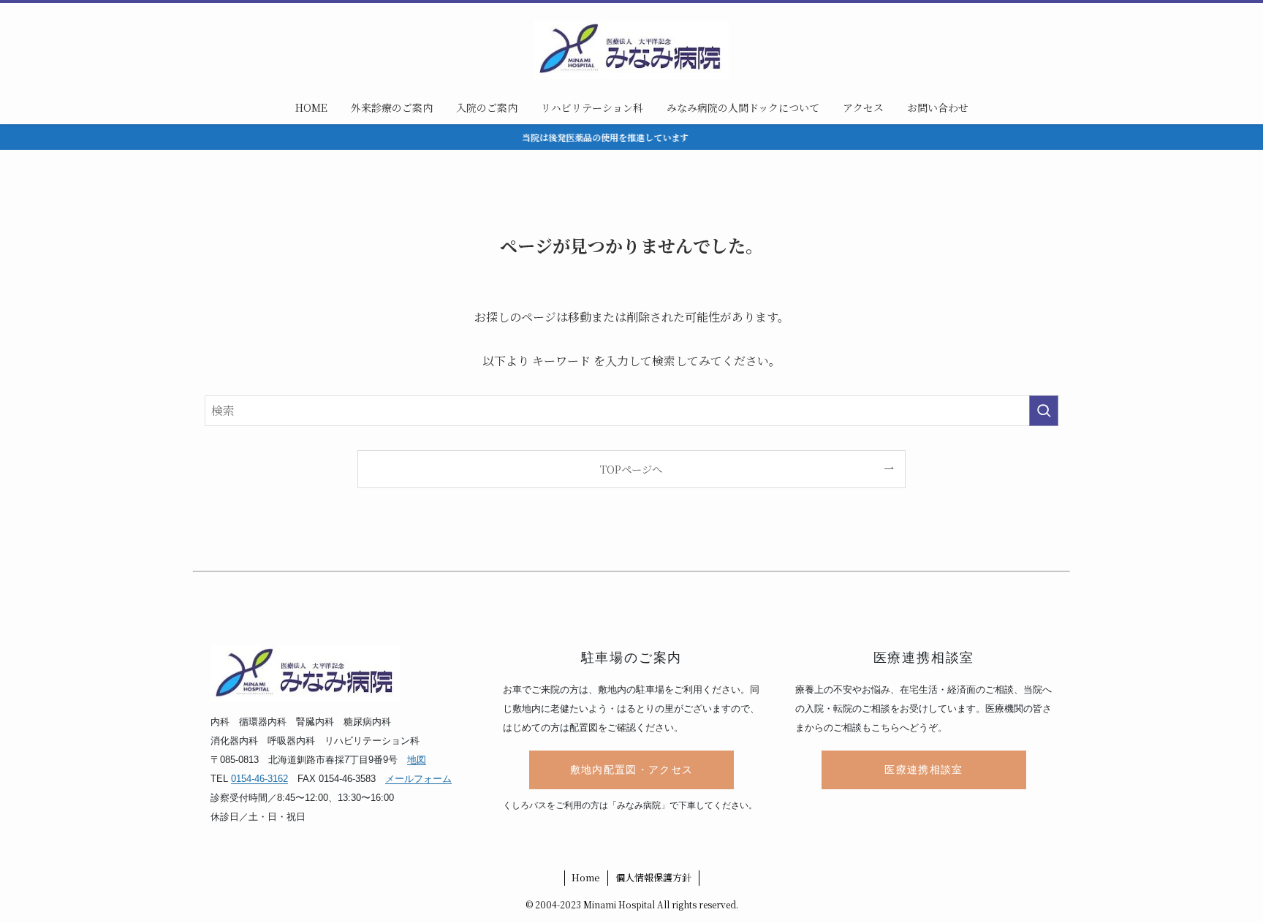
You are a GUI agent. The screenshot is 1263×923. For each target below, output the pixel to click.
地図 (416, 759)
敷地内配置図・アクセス (632, 769)
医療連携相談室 (923, 769)
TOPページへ (631, 468)
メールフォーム (418, 778)
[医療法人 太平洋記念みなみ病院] (631, 49)
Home (586, 877)
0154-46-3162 (259, 778)
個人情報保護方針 (653, 877)
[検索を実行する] (1043, 410)
